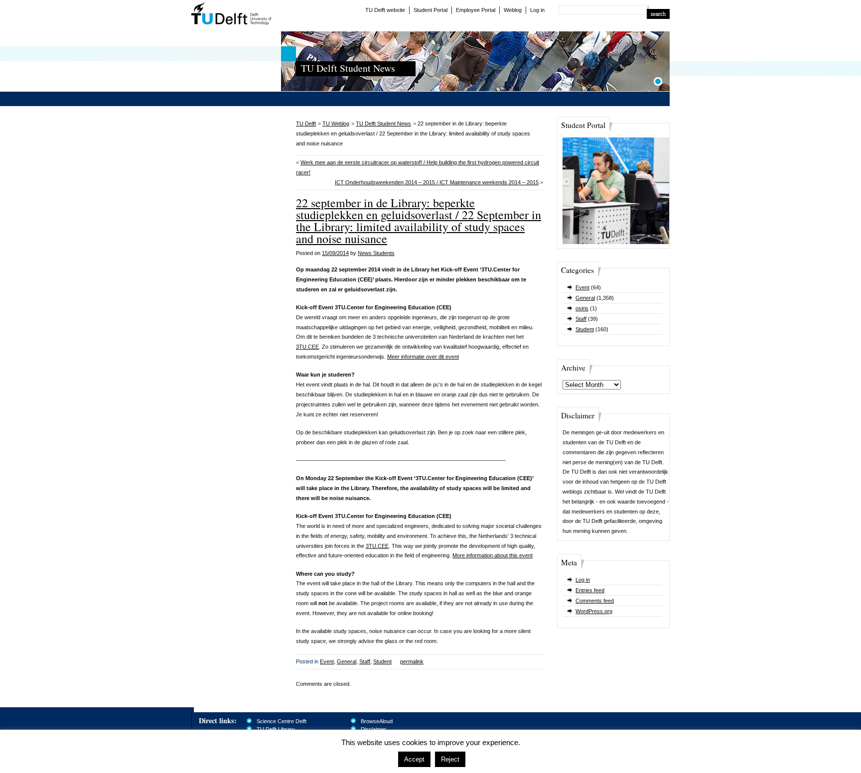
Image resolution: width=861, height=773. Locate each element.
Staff (580, 319)
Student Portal (430, 10)
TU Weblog (335, 124)
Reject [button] (450, 759)
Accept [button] (414, 759)
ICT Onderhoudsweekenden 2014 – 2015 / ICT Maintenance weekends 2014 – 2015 (437, 182)
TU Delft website (385, 10)
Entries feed (589, 590)
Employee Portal (475, 10)
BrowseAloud (377, 721)
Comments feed (594, 601)
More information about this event (492, 555)
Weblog (513, 10)
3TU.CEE (307, 347)
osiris (581, 308)
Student (584, 329)
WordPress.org (593, 611)
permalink (412, 661)
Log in (537, 10)
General (585, 298)
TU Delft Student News (383, 124)
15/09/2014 (335, 253)
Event (582, 287)
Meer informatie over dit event (423, 357)
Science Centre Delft (281, 721)
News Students (376, 253)
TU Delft (231, 14)
